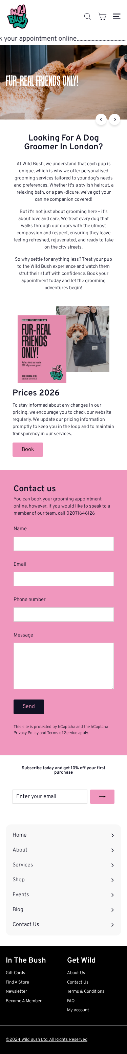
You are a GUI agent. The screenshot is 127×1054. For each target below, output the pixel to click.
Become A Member (24, 1001)
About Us (76, 973)
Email (20, 564)
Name (20, 529)
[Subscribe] (102, 797)
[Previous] (101, 119)
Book (28, 449)
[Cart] (102, 16)
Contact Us (77, 982)
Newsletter (16, 991)
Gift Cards (15, 973)
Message (23, 635)
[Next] (114, 119)
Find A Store (17, 982)
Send (29, 706)
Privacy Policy (26, 733)
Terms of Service (62, 733)
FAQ (71, 1001)
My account (78, 1010)
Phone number (30, 600)
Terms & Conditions (85, 991)
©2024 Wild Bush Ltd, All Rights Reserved (46, 1039)
